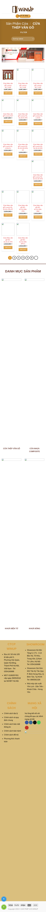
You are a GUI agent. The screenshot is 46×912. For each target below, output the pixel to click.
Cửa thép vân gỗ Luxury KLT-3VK (8, 85)
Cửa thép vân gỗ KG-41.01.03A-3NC (38, 208)
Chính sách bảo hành (12, 731)
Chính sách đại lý (11, 713)
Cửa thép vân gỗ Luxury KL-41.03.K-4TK (23, 116)
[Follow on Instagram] (31, 722)
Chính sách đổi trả (11, 735)
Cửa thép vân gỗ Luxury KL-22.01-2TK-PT (8, 207)
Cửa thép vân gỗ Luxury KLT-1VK (38, 85)
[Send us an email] (35, 722)
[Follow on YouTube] (27, 728)
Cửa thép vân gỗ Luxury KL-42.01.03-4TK (38, 177)
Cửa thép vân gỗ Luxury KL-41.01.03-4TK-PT (23, 147)
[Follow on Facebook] (27, 722)
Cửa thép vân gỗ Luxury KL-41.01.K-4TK (38, 146)
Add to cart (8, 93)
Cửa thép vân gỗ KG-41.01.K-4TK (8, 240)
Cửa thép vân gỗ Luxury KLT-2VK (23, 85)
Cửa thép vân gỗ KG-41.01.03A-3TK (23, 208)
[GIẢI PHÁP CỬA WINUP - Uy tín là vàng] (23, 9)
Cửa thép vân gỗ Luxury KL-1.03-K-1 (8, 146)
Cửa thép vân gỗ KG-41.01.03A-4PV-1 (23, 241)
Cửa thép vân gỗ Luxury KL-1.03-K (38, 116)
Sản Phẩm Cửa (17, 23)
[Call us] (39, 722)
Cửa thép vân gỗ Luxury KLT (8, 115)
